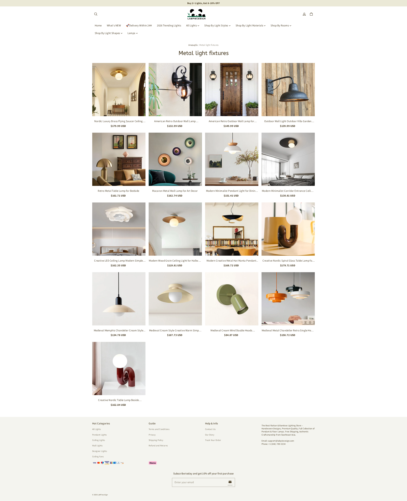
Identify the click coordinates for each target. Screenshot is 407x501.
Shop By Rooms (280, 25)
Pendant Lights (99, 434)
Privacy (152, 434)
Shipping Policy (156, 440)
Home (98, 25)
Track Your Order (213, 440)
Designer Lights (99, 451)
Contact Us (210, 429)
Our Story (209, 434)
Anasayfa (192, 44)
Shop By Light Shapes (107, 33)
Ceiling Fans (98, 456)
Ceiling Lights (98, 440)
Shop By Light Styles (216, 25)
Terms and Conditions (159, 429)
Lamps (131, 33)
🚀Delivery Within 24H (139, 25)
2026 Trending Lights (169, 25)
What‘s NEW (114, 25)
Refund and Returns (158, 445)
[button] (95, 14)
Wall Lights (97, 445)
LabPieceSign (103, 495)
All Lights (191, 25)
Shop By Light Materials (249, 25)
